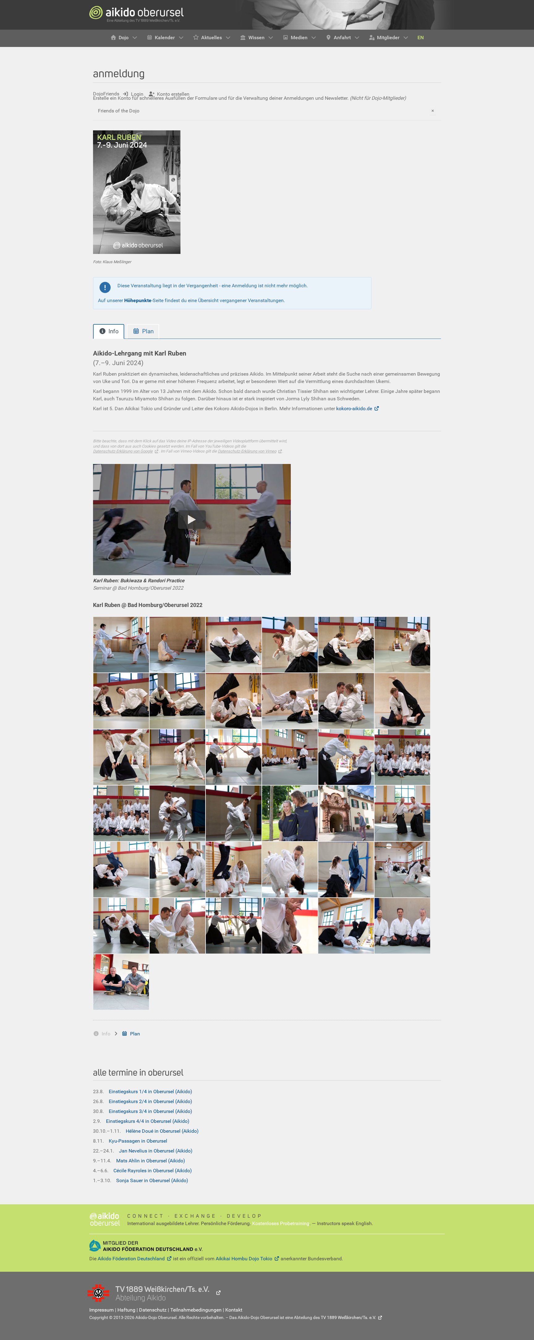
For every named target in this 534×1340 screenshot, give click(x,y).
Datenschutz (153, 1310)
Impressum (101, 1310)
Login (137, 94)
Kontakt (233, 1310)
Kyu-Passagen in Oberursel (138, 1141)
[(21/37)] (233, 813)
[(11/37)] (346, 701)
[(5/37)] (346, 644)
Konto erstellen (173, 94)
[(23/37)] (346, 813)
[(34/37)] (290, 926)
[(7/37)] (121, 701)
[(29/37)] (346, 869)
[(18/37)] (402, 757)
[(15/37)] (233, 757)
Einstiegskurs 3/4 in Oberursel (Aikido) (150, 1111)
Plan (135, 1034)
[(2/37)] (177, 644)
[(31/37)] (121, 926)
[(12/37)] (402, 701)
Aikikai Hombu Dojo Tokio (244, 1259)
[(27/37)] (233, 869)
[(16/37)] (290, 757)
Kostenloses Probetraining (280, 1223)
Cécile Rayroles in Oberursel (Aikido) (152, 1171)
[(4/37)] (290, 644)
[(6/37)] (402, 644)
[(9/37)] (233, 701)
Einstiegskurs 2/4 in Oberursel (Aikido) (150, 1101)
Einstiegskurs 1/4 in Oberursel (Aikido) (150, 1091)
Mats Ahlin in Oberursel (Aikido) (150, 1161)
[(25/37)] (121, 869)
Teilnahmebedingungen (196, 1310)
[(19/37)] (121, 813)
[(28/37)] (290, 869)
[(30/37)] (402, 869)
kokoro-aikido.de (354, 408)
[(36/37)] (402, 926)
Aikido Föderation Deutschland (131, 1259)
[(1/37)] (121, 644)
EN (420, 37)
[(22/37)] (290, 813)
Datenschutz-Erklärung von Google (123, 451)
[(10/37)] (290, 701)
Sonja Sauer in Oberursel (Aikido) (152, 1180)
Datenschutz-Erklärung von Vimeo (247, 451)
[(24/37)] (402, 813)
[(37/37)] (121, 982)
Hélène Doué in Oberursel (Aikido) (162, 1131)
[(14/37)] (177, 757)
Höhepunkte (137, 300)
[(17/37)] (346, 757)
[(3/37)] (233, 644)
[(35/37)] (346, 926)
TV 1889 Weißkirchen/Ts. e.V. (348, 1317)
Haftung (126, 1310)
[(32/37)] (177, 926)
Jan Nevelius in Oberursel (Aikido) (156, 1151)
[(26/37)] (177, 869)
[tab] (108, 331)
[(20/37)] (177, 813)
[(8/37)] (177, 701)
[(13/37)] (121, 757)
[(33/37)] (233, 926)
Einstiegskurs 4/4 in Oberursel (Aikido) (147, 1121)
